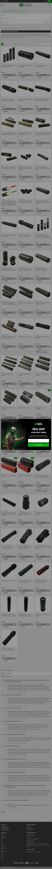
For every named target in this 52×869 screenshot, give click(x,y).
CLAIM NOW (38, 445)
